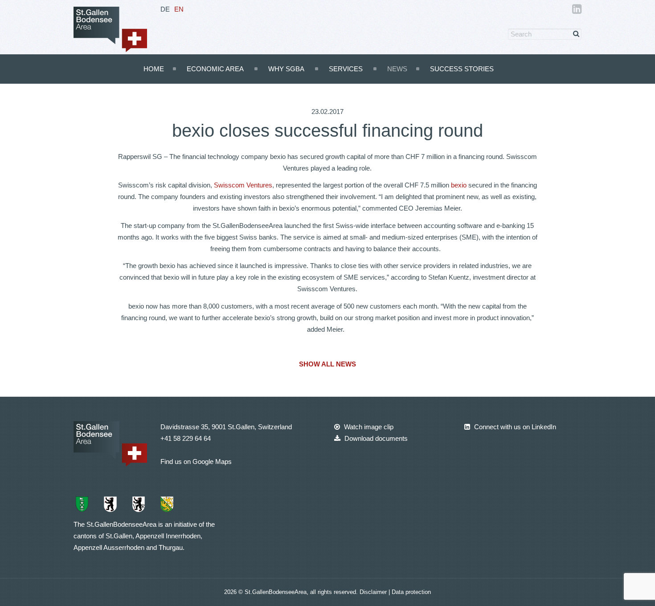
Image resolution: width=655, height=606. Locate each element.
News (397, 69)
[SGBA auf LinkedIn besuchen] (576, 10)
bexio (459, 185)
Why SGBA (286, 69)
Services (346, 69)
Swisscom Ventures (243, 185)
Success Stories (462, 69)
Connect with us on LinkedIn (514, 427)
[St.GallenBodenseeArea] (110, 29)
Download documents (375, 438)
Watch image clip (367, 427)
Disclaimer (374, 592)
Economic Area (215, 69)
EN (179, 9)
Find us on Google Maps (196, 461)
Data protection (411, 592)
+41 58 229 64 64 (185, 438)
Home (153, 69)
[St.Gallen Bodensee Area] (110, 443)
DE (165, 9)
